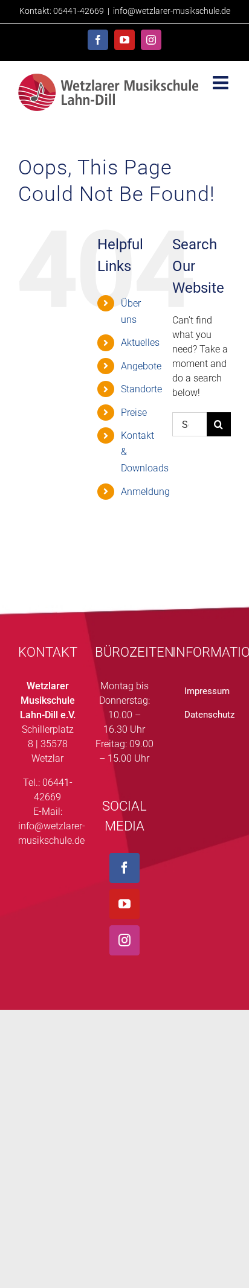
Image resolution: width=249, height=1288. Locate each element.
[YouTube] (124, 904)
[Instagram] (124, 940)
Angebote (141, 366)
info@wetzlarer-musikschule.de (171, 11)
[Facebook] (124, 868)
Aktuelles (140, 342)
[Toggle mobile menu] (222, 83)
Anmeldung (145, 491)
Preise (134, 412)
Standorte (141, 389)
